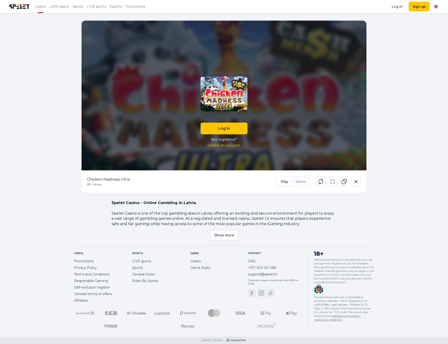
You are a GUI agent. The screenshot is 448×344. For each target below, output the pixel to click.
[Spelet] (19, 6)
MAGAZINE (238, 340)
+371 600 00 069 (262, 268)
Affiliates (81, 300)
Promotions (135, 6)
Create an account (224, 145)
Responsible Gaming (91, 281)
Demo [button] (301, 181)
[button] (321, 182)
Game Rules (200, 268)
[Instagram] (261, 293)
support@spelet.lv (263, 274)
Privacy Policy (85, 268)
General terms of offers (93, 294)
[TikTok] (270, 293)
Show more (224, 235)
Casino (40, 6)
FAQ (251, 261)
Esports (116, 6)
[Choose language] (436, 6)
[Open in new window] (344, 182)
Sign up (419, 6)
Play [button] (284, 181)
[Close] (356, 182)
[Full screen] (332, 182)
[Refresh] (321, 182)
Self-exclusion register (92, 287)
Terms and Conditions (91, 274)
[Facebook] (252, 293)
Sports (78, 6)
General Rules (143, 274)
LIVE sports (96, 6)
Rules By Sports (145, 281)
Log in (397, 6)
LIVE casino (59, 6)
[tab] (284, 181)
